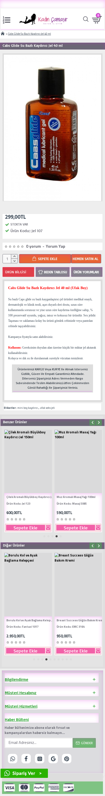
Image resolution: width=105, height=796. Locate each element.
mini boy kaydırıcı (27, 408)
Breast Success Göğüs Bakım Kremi (80, 620)
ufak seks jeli (47, 408)
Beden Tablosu (55, 272)
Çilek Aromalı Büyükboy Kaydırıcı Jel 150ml (30, 497)
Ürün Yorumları (86, 272)
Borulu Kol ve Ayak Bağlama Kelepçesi (30, 620)
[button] (92, 422)
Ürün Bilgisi (15, 272)
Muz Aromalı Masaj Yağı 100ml (76, 497)
